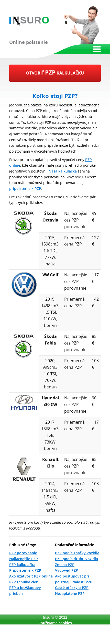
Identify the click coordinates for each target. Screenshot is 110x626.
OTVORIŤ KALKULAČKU (55, 72)
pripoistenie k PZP (25, 188)
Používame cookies (55, 622)
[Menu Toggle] (97, 49)
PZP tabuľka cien (23, 582)
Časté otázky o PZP (72, 587)
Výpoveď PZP (66, 570)
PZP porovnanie (23, 552)
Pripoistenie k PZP (25, 570)
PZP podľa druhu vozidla (76, 558)
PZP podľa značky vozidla (77, 552)
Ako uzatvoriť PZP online (31, 576)
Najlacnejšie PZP (23, 558)
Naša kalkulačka (63, 171)
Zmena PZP (64, 564)
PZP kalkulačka (22, 564)
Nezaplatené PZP (70, 593)
